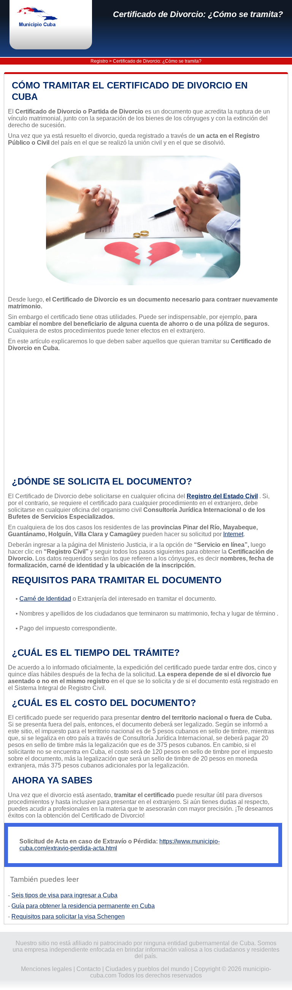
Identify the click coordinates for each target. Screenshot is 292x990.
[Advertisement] (143, 414)
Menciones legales (46, 969)
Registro (99, 61)
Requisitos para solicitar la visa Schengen (68, 916)
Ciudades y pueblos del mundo (147, 969)
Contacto (88, 969)
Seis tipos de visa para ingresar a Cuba (64, 895)
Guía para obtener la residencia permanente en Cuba (83, 906)
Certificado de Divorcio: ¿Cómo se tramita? (198, 14)
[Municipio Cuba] (43, 18)
